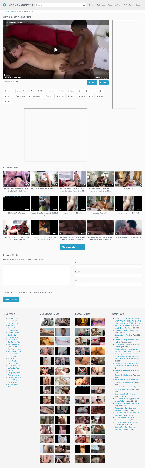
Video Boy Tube (13, 384)
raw (91, 96)
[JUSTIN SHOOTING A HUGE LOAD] (47, 381)
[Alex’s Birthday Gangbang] (98, 449)
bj (81, 91)
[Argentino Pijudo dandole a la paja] (62, 410)
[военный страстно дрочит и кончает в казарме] (47, 459)
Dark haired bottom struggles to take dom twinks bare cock (126, 350)
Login (138, 5)
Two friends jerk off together (124, 370)
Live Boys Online (13, 363)
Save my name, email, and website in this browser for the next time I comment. (28, 292)
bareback (52, 91)
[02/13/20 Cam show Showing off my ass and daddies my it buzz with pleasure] (82, 332)
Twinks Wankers (19, 5)
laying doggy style (36, 96)
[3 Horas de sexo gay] (98, 332)
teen (8, 101)
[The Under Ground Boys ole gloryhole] (98, 371)
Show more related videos (72, 247)
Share (104, 82)
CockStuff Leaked (13, 332)
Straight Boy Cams (14, 373)
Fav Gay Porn (12, 339)
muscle (50, 96)
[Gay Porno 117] (82, 420)
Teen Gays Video (13, 375)
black (89, 91)
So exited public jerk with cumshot (126, 394)
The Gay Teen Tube (14, 377)
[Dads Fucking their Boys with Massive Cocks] (82, 381)
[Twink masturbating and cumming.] (47, 400)
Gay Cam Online (13, 344)
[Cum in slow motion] (62, 449)
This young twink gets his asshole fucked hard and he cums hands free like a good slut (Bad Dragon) (127, 356)
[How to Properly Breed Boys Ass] (82, 449)
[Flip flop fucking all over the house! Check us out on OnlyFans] (98, 361)
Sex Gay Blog (12, 370)
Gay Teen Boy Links (14, 349)
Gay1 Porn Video (13, 354)
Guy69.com (11, 358)
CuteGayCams (13, 337)
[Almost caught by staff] (47, 361)
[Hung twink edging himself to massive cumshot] (62, 429)
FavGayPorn (128, 5)
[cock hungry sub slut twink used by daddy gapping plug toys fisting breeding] (82, 322)
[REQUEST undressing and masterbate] (62, 400)
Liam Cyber (23, 91)
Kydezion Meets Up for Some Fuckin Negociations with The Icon (127, 381)
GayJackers (12, 356)
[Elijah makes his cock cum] (47, 371)
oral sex (61, 96)
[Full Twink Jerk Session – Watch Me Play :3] (62, 381)
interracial (21, 96)
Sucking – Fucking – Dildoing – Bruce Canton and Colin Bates (127, 364)
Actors (117, 5)
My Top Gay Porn (13, 368)
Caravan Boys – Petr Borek (124, 335)
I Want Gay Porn (13, 361)
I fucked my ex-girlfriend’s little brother (127, 403)
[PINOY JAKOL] (62, 341)
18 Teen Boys (12, 321)
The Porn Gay (12, 380)
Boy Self (10, 325)
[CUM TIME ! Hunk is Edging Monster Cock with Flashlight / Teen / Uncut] (62, 390)
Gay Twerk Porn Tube (15, 351)
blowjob (99, 91)
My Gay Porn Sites (14, 365)
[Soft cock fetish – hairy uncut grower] (47, 449)
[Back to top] (139, 461)
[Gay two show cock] (98, 439)
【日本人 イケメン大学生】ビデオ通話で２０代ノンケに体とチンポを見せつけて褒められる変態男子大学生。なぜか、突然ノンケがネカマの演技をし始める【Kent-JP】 (128, 323)
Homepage (6, 12)
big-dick (72, 91)
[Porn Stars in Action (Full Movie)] (98, 410)
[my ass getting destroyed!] (98, 459)
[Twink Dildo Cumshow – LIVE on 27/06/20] (47, 410)
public (82, 96)
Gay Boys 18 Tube (14, 342)
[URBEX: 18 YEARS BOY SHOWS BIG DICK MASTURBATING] (47, 390)
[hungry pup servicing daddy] (82, 371)
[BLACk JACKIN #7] (98, 390)
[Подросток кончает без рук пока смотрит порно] (47, 332)
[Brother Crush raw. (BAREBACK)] (82, 459)
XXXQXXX (11, 387)
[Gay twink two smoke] (62, 361)
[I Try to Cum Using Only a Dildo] (82, 410)
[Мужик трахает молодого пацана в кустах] (47, 322)
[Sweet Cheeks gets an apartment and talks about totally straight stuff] (98, 341)
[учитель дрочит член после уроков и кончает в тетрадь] (47, 351)
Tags (110, 5)
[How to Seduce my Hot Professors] (98, 381)
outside (72, 96)
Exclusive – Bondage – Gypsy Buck (126, 330)
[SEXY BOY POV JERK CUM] (62, 322)
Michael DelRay (37, 91)
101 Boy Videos (13, 318)
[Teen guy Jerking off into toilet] (47, 429)
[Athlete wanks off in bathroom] (62, 420)
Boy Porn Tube (13, 323)
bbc (62, 91)
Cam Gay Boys (13, 330)
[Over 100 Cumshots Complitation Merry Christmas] (98, 420)
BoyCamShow (12, 328)
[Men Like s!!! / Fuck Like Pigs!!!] (82, 361)
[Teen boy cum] (47, 420)
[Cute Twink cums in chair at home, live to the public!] (47, 341)
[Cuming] (62, 351)
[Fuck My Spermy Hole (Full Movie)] (98, 351)
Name (77, 263)
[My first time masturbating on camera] (62, 439)
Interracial (13, 12)
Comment (6, 263)
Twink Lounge (12, 382)
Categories (101, 5)
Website (78, 281)
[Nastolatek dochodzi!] (62, 459)
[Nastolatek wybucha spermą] (62, 332)
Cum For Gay (12, 335)
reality (101, 96)
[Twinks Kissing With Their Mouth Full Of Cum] (62, 371)
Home (91, 5)
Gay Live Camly (13, 347)
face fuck (9, 96)
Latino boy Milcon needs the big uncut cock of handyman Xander (127, 388)
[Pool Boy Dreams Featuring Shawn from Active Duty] (98, 429)
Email (77, 272)
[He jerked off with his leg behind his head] (47, 439)
